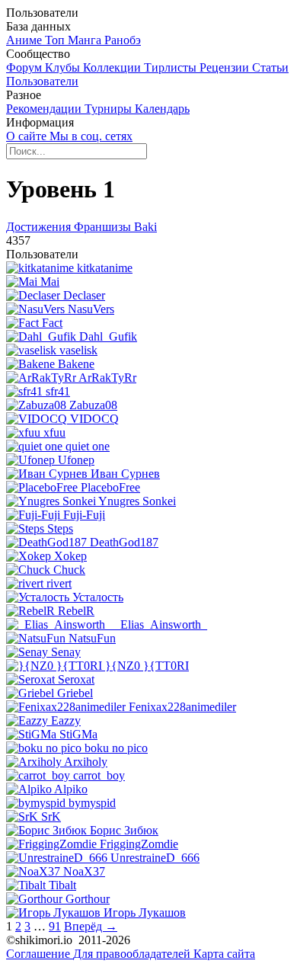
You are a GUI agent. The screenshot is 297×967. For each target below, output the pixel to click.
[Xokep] (30, 555)
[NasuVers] (37, 309)
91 (55, 926)
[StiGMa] (32, 734)
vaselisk (78, 350)
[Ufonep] (32, 459)
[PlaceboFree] (43, 487)
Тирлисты (172, 67)
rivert (59, 583)
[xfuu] (24, 432)
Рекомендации (45, 108)
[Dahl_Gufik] (42, 336)
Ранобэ (122, 40)
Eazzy (66, 720)
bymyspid (92, 802)
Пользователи (42, 81)
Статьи (270, 67)
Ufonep (76, 459)
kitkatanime (105, 267)
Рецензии (226, 67)
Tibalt (62, 885)
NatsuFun (92, 638)
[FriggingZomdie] (53, 843)
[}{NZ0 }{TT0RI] (55, 665)
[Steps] (26, 528)
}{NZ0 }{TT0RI (147, 665)
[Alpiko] (30, 789)
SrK (51, 816)
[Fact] (24, 322)
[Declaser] (34, 295)
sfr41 (58, 391)
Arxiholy (85, 761)
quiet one (87, 446)
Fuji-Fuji (84, 514)
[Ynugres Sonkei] (52, 501)
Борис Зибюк (124, 830)
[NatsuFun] (37, 638)
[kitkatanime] (41, 267)
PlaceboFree (110, 487)
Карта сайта (224, 953)
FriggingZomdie (139, 843)
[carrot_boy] (39, 775)
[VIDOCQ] (38, 418)
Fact (52, 322)
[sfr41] (26, 391)
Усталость (97, 597)
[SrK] (23, 816)
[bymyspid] (37, 802)
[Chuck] (29, 569)
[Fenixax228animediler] (67, 706)
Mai (49, 281)
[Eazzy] (28, 720)
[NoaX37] (34, 871)
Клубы (64, 67)
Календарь (162, 108)
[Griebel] (31, 693)
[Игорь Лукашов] (55, 912)
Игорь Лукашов (145, 912)
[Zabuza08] (37, 405)
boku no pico (116, 747)
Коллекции (113, 67)
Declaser (84, 295)
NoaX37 (84, 871)
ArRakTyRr (107, 377)
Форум (25, 67)
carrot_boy (99, 775)
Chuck (69, 569)
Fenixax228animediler (182, 706)
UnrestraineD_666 (155, 857)
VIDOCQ (94, 418)
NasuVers (91, 309)
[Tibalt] (27, 885)
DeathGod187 (124, 542)
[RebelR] (32, 610)
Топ (56, 40)
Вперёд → (90, 926)
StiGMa (78, 734)
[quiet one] (35, 446)
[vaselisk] (32, 350)
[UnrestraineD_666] (58, 857)
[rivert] (26, 583)
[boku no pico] (45, 747)
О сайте (28, 136)
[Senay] (28, 651)
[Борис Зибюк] (48, 830)
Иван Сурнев (125, 473)
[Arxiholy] (35, 761)
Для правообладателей (133, 953)
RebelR (76, 610)
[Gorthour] (35, 898)
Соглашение (39, 953)
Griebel (75, 693)
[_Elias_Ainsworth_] (60, 624)
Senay (66, 651)
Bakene (76, 363)
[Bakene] (32, 363)
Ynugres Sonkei (137, 501)
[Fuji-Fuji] (34, 514)
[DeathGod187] (48, 542)
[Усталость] (39, 597)
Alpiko (71, 789)
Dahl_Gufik (108, 336)
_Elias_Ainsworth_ (160, 624)
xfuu (54, 432)
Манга (86, 40)
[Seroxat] (32, 679)
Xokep (70, 555)
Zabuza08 (93, 405)
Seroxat (76, 679)
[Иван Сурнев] (48, 473)
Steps (60, 528)
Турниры (110, 108)
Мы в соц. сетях (91, 136)
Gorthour (87, 898)
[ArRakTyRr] (42, 377)
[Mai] (23, 281)
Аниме (25, 40)
